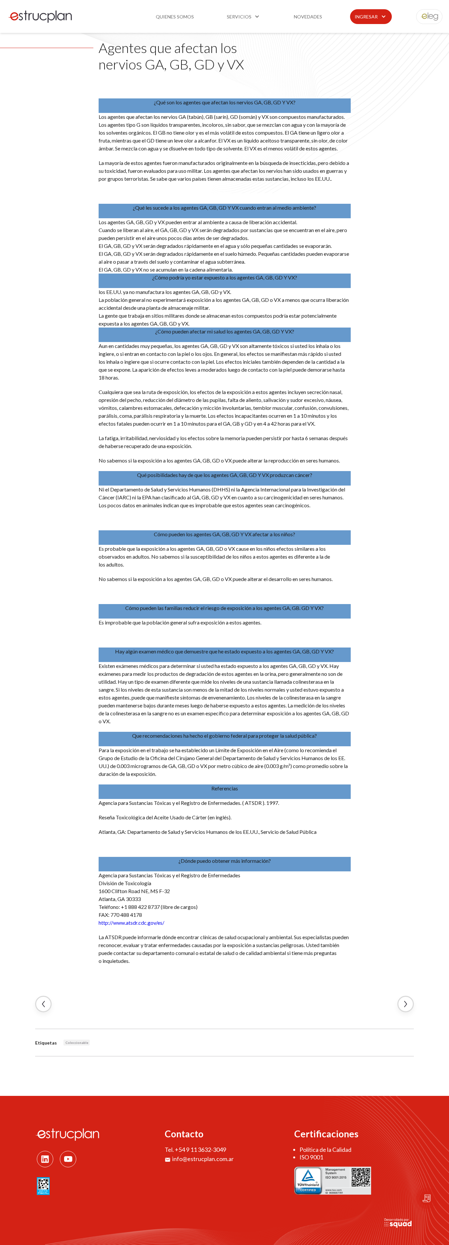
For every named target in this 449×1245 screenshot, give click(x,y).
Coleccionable (76, 1043)
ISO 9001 (311, 1157)
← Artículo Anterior (43, 1004)
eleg (425, 16)
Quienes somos (175, 16)
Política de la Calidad (325, 1149)
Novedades (308, 16)
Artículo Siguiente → (405, 1004)
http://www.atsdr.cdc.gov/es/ (131, 922)
